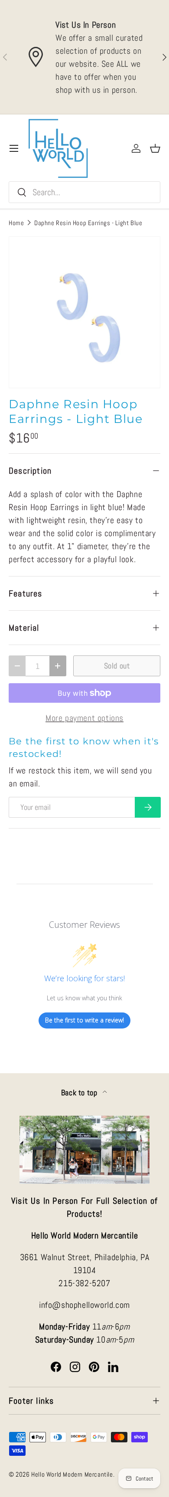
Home (16, 222)
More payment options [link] (85, 718)
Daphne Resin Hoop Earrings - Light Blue (88, 222)
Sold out (117, 666)
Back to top (80, 1092)
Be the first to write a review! (84, 1020)
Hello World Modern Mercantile (72, 1474)
